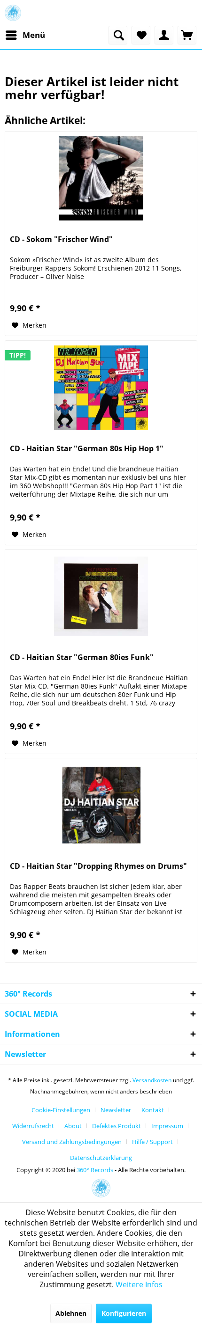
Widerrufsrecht (33, 1126)
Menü (34, 34)
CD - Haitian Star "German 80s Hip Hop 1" (86, 449)
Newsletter (116, 1110)
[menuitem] (25, 35)
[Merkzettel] (141, 35)
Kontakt (152, 1110)
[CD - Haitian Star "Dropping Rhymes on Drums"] (101, 805)
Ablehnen (70, 1313)
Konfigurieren (123, 1313)
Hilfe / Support (152, 1141)
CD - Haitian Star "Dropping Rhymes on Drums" (98, 866)
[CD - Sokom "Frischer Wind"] (101, 178)
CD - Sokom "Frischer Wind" (61, 239)
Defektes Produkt (116, 1126)
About (73, 1126)
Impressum (167, 1126)
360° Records (95, 1170)
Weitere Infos (139, 1284)
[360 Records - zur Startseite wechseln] (13, 13)
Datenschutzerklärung (101, 1157)
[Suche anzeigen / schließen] (118, 35)
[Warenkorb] (187, 35)
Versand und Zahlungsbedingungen (72, 1141)
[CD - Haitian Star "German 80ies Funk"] (101, 596)
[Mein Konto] (164, 35)
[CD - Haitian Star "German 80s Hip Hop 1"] (101, 387)
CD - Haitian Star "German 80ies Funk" (82, 657)
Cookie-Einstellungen (60, 1110)
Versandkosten (151, 1080)
